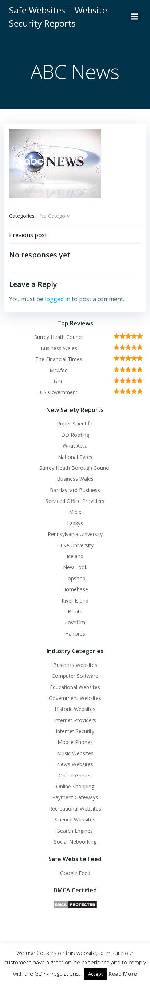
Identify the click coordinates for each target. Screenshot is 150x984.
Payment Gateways (75, 797)
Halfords (75, 633)
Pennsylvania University (75, 534)
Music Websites (75, 753)
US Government (59, 392)
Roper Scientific (75, 423)
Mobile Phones (75, 742)
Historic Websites (75, 708)
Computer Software (75, 675)
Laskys (75, 523)
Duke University (75, 545)
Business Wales (58, 348)
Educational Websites (75, 687)
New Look (75, 567)
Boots (75, 611)
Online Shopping (75, 786)
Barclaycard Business (75, 490)
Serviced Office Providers (75, 500)
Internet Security (75, 731)
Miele (75, 511)
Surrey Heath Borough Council (75, 467)
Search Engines (75, 830)
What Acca (75, 445)
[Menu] (135, 17)
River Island (75, 600)
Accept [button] (95, 974)
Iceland (75, 556)
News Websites (75, 764)
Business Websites (75, 664)
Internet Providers (75, 720)
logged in (57, 299)
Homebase (75, 589)
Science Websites (75, 819)
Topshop (75, 578)
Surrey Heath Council (58, 336)
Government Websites (75, 698)
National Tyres (75, 456)
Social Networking (75, 841)
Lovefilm (75, 622)
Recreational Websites (75, 808)
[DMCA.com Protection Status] (75, 904)
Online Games (75, 775)
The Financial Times (58, 359)
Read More (122, 973)
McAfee (59, 370)
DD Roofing (75, 434)
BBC (59, 381)
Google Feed (75, 872)
